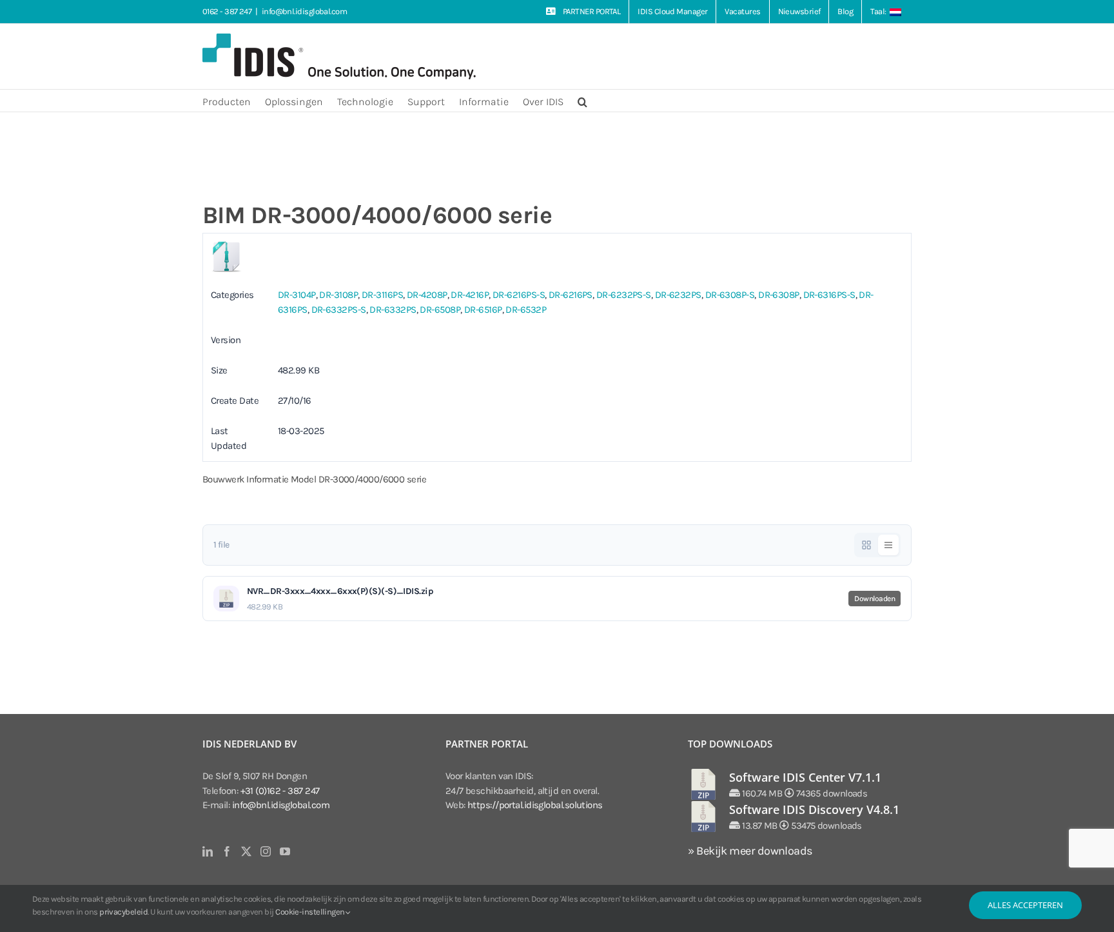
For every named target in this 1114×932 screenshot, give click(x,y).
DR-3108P (338, 295)
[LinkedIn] (207, 851)
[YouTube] (284, 851)
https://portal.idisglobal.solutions (535, 805)
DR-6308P (778, 295)
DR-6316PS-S (829, 295)
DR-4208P (427, 295)
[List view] (888, 545)
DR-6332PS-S (338, 309)
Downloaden (874, 598)
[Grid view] (866, 545)
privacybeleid (123, 912)
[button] (582, 101)
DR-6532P (525, 309)
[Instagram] (265, 851)
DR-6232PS (678, 295)
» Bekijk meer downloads (750, 851)
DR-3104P (297, 295)
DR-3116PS (382, 295)
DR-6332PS (392, 309)
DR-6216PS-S (519, 295)
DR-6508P (440, 309)
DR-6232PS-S (623, 295)
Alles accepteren (1025, 905)
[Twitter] (246, 851)
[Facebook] (226, 851)
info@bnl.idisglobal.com (304, 11)
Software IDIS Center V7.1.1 (805, 777)
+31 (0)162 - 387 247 (280, 791)
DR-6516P (483, 309)
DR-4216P (470, 295)
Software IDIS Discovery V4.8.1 (814, 809)
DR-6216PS (570, 295)
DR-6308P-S (730, 295)
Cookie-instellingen (310, 912)
